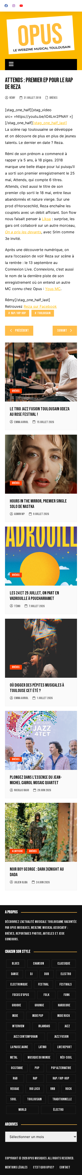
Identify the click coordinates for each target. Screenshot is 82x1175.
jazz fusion (61, 1037)
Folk (46, 995)
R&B (15, 1078)
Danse (14, 974)
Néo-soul (66, 1057)
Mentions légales (16, 1167)
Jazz (67, 1026)
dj (31, 974)
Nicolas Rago (21, 790)
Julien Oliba (21, 882)
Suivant (62, 330)
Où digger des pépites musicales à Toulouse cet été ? (37, 687)
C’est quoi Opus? (43, 1167)
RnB (52, 1089)
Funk (67, 995)
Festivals (65, 984)
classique (63, 963)
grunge (39, 1005)
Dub (46, 974)
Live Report (64, 1047)
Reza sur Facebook (40, 306)
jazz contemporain (25, 1037)
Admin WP (19, 514)
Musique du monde (39, 1057)
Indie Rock (63, 1016)
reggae (14, 1089)
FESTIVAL (43, 984)
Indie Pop (37, 1016)
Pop (37, 1068)
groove (16, 1005)
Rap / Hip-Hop (18, 313)
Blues (15, 963)
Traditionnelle (62, 1099)
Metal (14, 1057)
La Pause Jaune (19, 1047)
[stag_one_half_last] (50, 123)
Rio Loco (34, 1089)
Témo (17, 606)
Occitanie (17, 1068)
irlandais (44, 1026)
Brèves (53, 98)
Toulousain (44, 313)
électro (58, 1110)
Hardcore (64, 1005)
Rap (35, 1078)
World (22, 1110)
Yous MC (53, 288)
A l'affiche (17, 851)
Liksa (46, 219)
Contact (64, 1167)
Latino (42, 1047)
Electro (66, 974)
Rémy (12, 98)
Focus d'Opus (20, 995)
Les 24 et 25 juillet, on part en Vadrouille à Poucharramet (34, 595)
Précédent (22, 330)
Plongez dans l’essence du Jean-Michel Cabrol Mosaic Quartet (36, 780)
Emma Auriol (21, 422)
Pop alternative (61, 1068)
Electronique (19, 984)
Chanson (38, 963)
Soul (13, 1099)
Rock (68, 1089)
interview (18, 1026)
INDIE (15, 1016)
